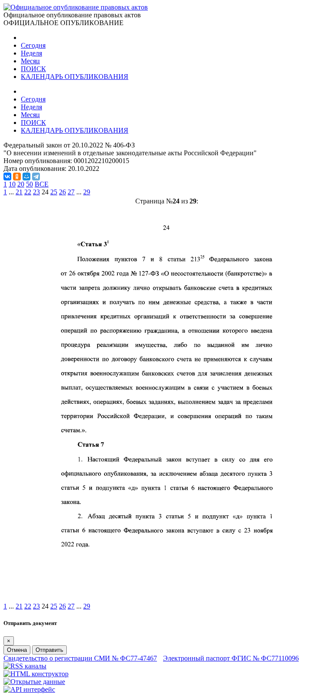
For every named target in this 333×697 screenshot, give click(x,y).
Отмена (17, 650)
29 (86, 192)
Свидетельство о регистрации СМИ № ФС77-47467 (80, 658)
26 (62, 192)
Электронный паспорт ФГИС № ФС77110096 (231, 658)
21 (19, 192)
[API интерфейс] (29, 689)
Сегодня (33, 45)
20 (20, 184)
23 (36, 192)
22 (27, 192)
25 (53, 192)
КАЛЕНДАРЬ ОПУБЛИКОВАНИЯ (74, 76)
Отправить (49, 650)
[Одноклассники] (17, 176)
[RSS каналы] (24, 666)
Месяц (30, 61)
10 (12, 184)
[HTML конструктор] (36, 673)
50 (29, 184)
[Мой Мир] (26, 176)
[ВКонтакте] (7, 176)
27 (71, 192)
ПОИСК (33, 68)
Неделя (31, 53)
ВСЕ (42, 184)
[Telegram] (36, 176)
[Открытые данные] (34, 681)
